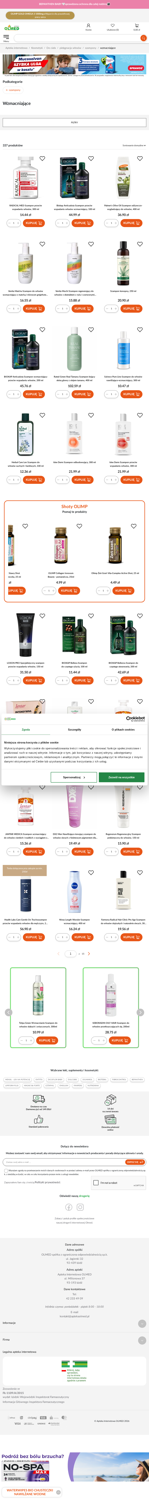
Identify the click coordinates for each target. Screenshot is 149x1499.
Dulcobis (72, 1080)
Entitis (39, 1080)
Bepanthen (137, 1080)
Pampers (78, 1086)
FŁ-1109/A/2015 (13, 1393)
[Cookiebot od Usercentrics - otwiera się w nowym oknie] (129, 719)
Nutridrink (93, 1086)
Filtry (74, 122)
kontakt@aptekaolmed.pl (74, 1316)
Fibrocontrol (119, 1080)
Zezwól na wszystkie (121, 777)
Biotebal (102, 1080)
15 (83, 954)
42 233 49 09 (74, 1298)
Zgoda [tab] (26, 729)
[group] (74, 4)
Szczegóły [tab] (74, 729)
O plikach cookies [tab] (123, 729)
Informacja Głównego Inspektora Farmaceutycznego (34, 1402)
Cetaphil (49, 1086)
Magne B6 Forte (32, 1086)
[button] (9, 1012)
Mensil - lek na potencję (17, 1080)
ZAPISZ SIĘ (133, 1162)
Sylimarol (87, 1080)
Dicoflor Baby (55, 1080)
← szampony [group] (13, 90)
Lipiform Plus (11, 1086)
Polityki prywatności (47, 1182)
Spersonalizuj (71, 777)
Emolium (64, 1086)
